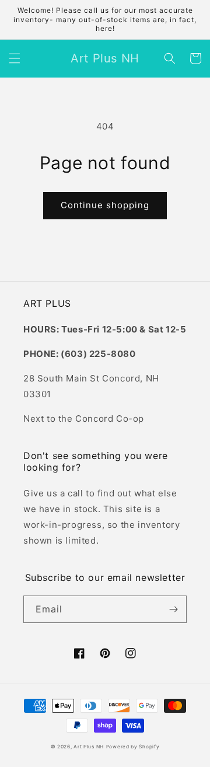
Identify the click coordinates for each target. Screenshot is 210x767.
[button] (14, 58)
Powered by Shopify (133, 747)
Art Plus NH (89, 747)
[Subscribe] (173, 609)
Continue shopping (105, 205)
